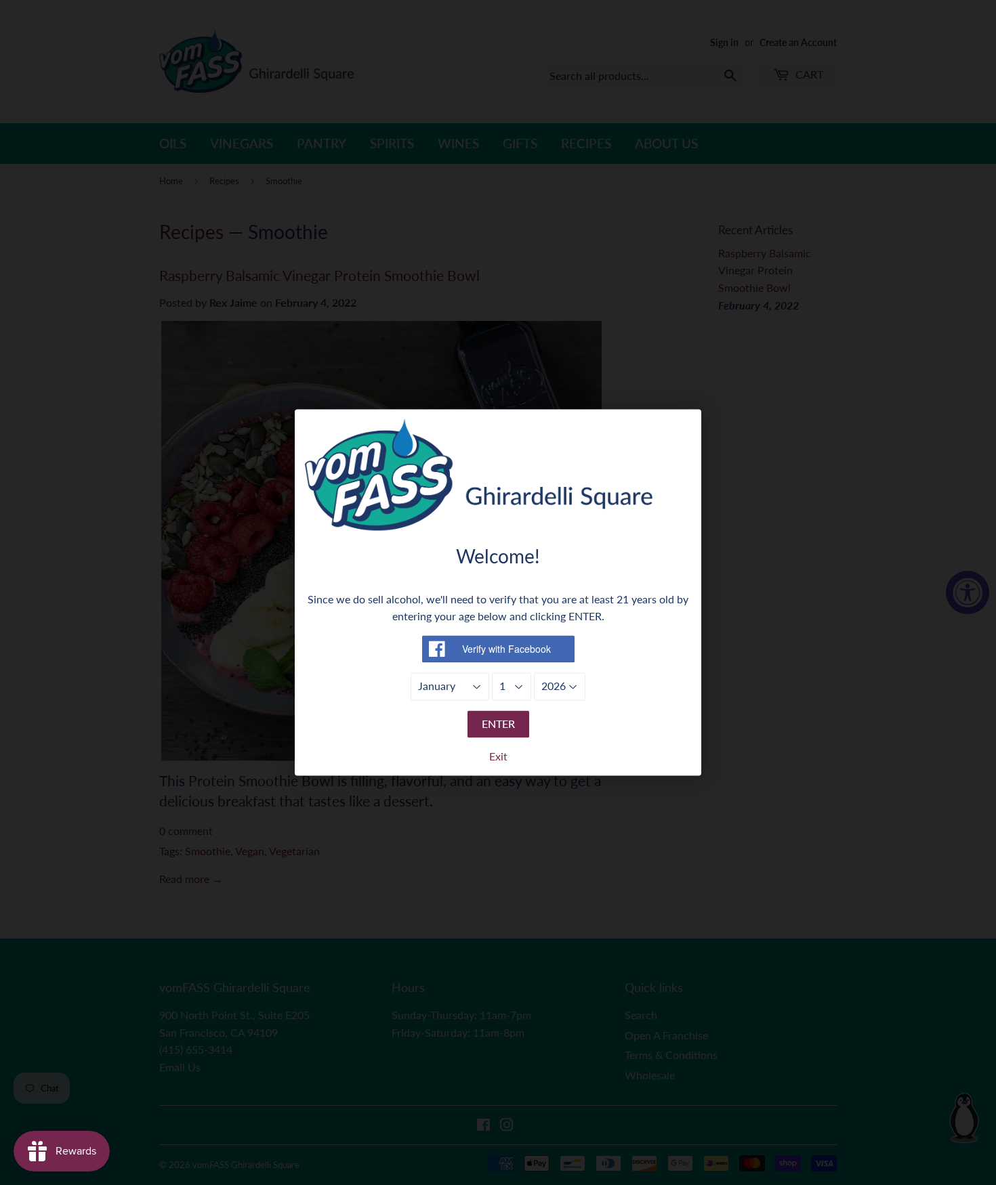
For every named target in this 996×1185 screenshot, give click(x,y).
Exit (498, 756)
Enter (498, 723)
